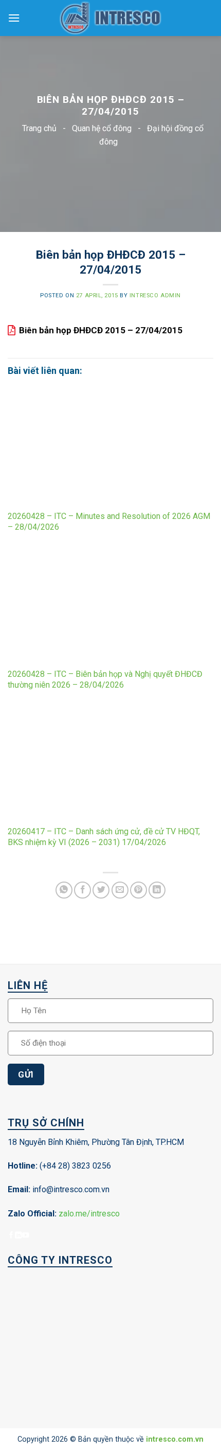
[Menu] (14, 17)
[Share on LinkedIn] (157, 890)
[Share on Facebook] (82, 890)
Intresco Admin (155, 295)
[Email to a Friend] (120, 890)
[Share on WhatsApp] (64, 890)
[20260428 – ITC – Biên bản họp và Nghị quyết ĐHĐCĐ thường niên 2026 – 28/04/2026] (110, 606)
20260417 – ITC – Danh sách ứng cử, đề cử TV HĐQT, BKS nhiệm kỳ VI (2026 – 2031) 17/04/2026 (104, 837)
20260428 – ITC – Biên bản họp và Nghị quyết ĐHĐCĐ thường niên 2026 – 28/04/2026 (105, 679)
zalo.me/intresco (89, 1213)
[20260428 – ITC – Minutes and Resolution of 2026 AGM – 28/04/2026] (110, 448)
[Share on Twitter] (101, 890)
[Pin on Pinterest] (138, 890)
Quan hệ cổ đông (102, 128)
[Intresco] (110, 18)
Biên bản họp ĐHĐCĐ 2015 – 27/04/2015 (100, 330)
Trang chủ (39, 128)
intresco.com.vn (175, 1439)
